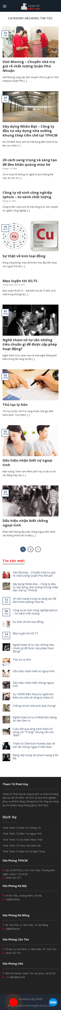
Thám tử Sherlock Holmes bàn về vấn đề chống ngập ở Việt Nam (34, 745)
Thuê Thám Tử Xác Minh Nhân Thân (23, 839)
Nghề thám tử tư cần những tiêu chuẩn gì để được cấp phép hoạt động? (33, 648)
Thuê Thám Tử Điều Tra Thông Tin (22, 827)
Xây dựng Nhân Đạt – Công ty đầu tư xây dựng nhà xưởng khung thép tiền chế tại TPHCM (35, 587)
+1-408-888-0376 (15, 977)
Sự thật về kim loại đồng (28, 621)
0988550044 (12, 899)
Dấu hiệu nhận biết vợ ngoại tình (34, 671)
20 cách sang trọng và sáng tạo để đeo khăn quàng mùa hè (34, 600)
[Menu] (5, 6)
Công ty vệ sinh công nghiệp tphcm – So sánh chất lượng (35, 612)
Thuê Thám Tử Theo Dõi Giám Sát (22, 845)
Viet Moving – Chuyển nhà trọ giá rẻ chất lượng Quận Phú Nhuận (34, 574)
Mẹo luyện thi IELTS (25, 633)
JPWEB (39, 999)
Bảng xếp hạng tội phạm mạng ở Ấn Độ (35, 757)
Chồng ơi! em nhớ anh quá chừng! (34, 705)
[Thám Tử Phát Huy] (30, 6)
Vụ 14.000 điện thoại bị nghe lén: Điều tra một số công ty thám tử (33, 696)
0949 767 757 (13, 877)
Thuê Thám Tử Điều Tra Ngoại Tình (22, 833)
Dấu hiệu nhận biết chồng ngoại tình (33, 684)
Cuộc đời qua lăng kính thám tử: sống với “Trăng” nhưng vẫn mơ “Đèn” (33, 732)
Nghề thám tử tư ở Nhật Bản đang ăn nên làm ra (35, 719)
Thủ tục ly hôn (22, 659)
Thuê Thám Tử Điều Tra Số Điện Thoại (24, 851)
